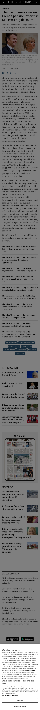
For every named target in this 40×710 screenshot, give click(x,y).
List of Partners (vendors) (10, 695)
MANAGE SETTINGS (20, 706)
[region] (20, 677)
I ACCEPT (20, 700)
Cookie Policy (31, 670)
